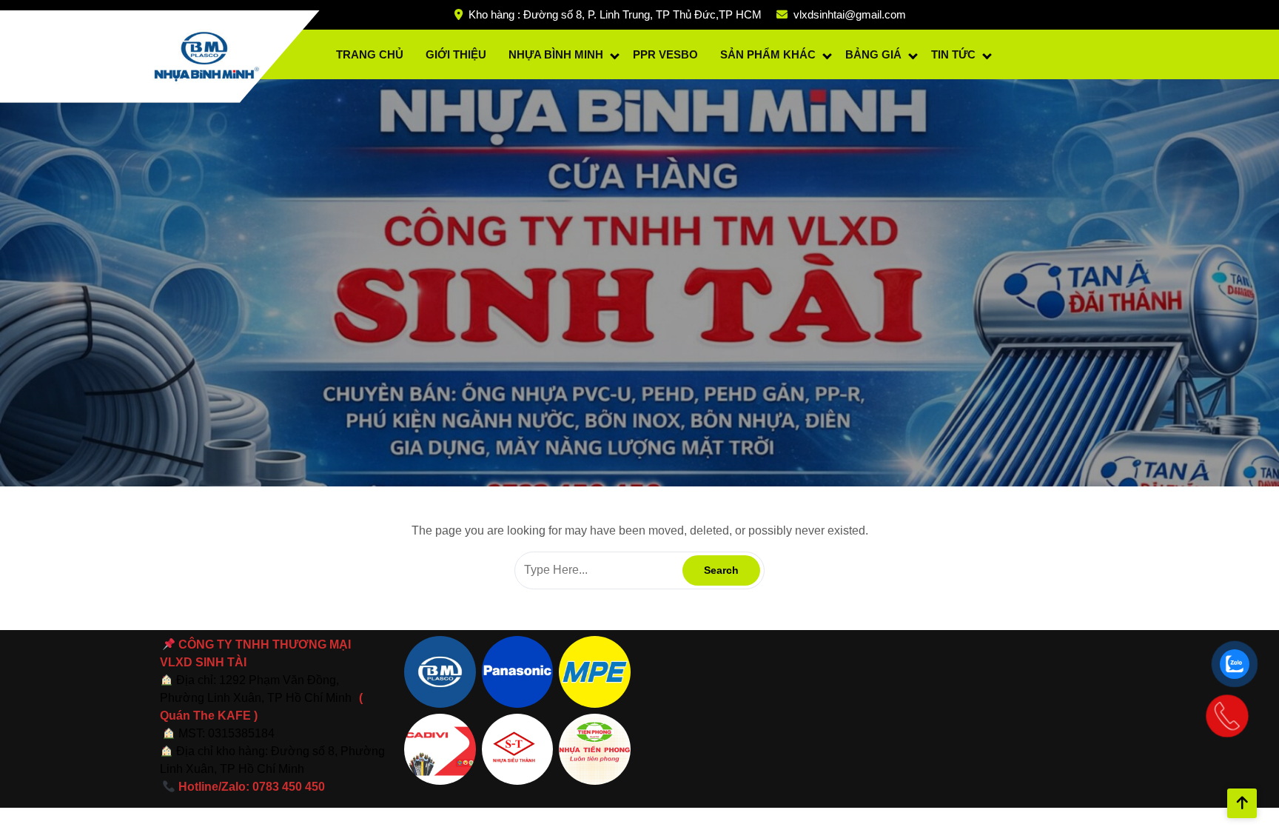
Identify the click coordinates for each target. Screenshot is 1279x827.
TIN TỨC (953, 54)
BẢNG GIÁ (873, 54)
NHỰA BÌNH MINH (555, 54)
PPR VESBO (665, 54)
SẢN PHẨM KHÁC (768, 54)
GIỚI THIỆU (456, 54)
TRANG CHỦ (369, 54)
